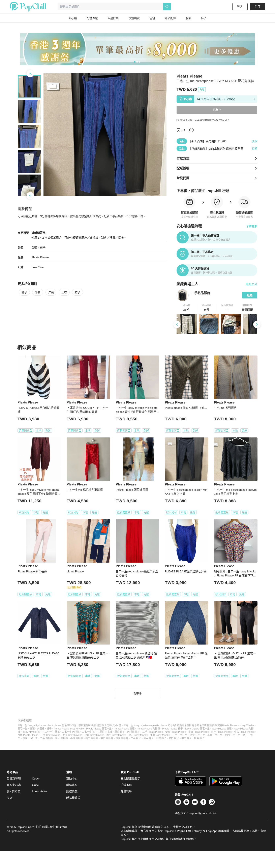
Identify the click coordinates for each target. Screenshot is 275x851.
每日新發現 (14, 778)
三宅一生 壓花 (52, 731)
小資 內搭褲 (76, 738)
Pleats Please (40, 257)
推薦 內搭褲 (122, 738)
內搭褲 (40, 728)
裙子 (77, 292)
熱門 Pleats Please (221, 731)
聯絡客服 (72, 785)
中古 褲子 (186, 738)
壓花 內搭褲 (105, 731)
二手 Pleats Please (152, 731)
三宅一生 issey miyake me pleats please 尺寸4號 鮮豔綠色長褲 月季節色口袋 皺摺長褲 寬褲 (172, 725)
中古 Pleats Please (244, 731)
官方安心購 (14, 785)
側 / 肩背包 (13, 791)
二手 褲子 (136, 738)
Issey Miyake (247, 725)
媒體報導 (126, 791)
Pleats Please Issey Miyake (69, 728)
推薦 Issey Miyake (160, 735)
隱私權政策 (73, 797)
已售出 (217, 109)
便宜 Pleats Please (175, 731)
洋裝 (51, 292)
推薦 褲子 (199, 738)
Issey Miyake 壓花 (222, 728)
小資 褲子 (161, 738)
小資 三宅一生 (214, 735)
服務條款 (72, 791)
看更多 (137, 693)
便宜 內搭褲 (61, 738)
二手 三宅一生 (179, 735)
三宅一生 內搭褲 (71, 731)
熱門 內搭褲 (91, 738)
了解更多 (251, 226)
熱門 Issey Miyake (116, 735)
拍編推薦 (126, 785)
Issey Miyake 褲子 (32, 731)
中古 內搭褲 (106, 738)
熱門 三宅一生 (232, 735)
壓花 (32, 728)
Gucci (35, 785)
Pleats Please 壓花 (124, 728)
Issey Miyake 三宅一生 (197, 728)
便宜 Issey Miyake (72, 735)
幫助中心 (72, 778)
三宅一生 (22, 728)
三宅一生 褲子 (89, 731)
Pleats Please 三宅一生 (99, 728)
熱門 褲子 (174, 738)
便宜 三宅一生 (197, 735)
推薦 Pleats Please (28, 735)
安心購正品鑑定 (130, 778)
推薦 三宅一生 (30, 738)
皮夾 (9, 797)
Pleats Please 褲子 (172, 728)
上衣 (64, 292)
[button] (187, 308)
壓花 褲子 (120, 731)
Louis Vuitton (40, 791)
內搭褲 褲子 (133, 731)
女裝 (34, 247)
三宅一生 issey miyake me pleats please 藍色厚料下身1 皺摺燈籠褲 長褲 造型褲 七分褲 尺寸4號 (69, 725)
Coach (36, 778)
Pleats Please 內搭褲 (148, 728)
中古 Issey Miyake (138, 735)
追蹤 (249, 295)
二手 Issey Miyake (50, 735)
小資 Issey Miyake (94, 735)
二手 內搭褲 (46, 738)
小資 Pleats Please (198, 731)
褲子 (42, 247)
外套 (37, 292)
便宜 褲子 (148, 738)
